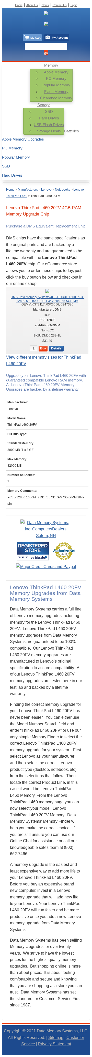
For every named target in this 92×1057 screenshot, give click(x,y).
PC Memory (56, 78)
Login (74, 5)
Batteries (71, 131)
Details (56, 348)
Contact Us (60, 5)
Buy (43, 348)
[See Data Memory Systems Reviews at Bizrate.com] (33, 551)
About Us (32, 5)
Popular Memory (56, 85)
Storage (43, 105)
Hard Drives (49, 118)
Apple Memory (56, 72)
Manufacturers (28, 189)
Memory (51, 65)
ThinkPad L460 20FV (45, 196)
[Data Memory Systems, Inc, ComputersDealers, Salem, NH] (46, 535)
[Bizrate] (42, 557)
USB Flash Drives (49, 124)
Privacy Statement (54, 1044)
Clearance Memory (56, 98)
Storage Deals (49, 131)
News (45, 5)
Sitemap (55, 1037)
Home (10, 189)
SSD (49, 111)
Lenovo (46, 189)
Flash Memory (56, 91)
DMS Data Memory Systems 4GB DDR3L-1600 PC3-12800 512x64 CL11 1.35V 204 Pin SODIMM (47, 298)
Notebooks (62, 189)
